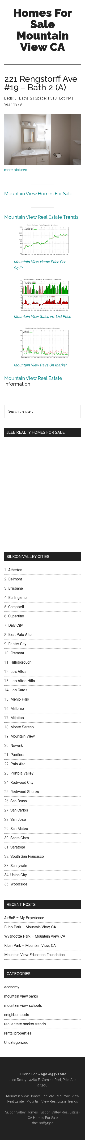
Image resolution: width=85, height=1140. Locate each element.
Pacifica (17, 754)
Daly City (15, 625)
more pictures (15, 170)
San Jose (18, 819)
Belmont (15, 579)
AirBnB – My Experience (24, 918)
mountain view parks (21, 996)
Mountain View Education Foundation (34, 955)
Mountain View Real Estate (33, 378)
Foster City (17, 644)
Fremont (17, 653)
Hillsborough (20, 662)
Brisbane (15, 588)
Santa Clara (19, 838)
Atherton (15, 570)
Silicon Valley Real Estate (59, 1112)
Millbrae (17, 708)
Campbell (16, 607)
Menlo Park (19, 699)
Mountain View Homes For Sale (38, 193)
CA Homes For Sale (43, 1118)
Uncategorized (16, 1042)
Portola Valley (22, 773)
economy (11, 987)
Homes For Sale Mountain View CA (42, 30)
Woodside (18, 884)
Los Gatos (18, 690)
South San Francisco (27, 856)
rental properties (18, 1033)
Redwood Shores (24, 791)
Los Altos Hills (22, 681)
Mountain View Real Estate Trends (41, 217)
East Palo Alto (20, 634)
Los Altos (18, 671)
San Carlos (19, 810)
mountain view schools (23, 1005)
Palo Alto (18, 764)
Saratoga (17, 847)
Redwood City (22, 782)
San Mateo (19, 828)
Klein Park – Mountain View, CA (30, 945)
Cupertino (16, 616)
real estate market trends (25, 1024)
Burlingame (17, 597)
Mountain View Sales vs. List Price (42, 316)
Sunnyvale (18, 865)
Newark (16, 745)
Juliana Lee (28, 1074)
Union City (18, 875)
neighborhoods (16, 1014)
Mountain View (22, 736)
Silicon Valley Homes (21, 1112)
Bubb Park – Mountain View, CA (30, 927)
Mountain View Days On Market (40, 365)
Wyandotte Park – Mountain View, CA (34, 936)
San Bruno (18, 801)
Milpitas (17, 718)
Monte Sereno (22, 727)
